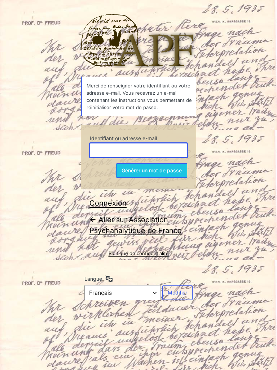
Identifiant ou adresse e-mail (123, 138)
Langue (93, 279)
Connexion (108, 203)
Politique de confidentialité (139, 253)
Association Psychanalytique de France (138, 41)
